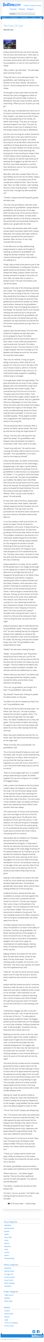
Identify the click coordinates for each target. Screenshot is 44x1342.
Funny (6, 1240)
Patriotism (7, 1286)
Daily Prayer (8, 1301)
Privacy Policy (9, 1326)
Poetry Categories (11, 1265)
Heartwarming (9, 1258)
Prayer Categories (11, 1291)
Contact (33, 17)
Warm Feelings (9, 1283)
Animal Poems (9, 1271)
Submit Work (24, 17)
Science (7, 1252)
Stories (13, 9)
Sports (6, 1255)
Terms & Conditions (11, 1323)
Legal (6, 1320)
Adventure (7, 1225)
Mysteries (7, 1246)
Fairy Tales (8, 1237)
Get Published (13, 17)
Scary (6, 1249)
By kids (6, 1231)
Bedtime (7, 1298)
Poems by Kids (9, 1277)
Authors (4, 17)
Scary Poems (8, 1280)
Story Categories (10, 1222)
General (7, 1307)
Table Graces (8, 1295)
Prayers (30, 9)
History (6, 1243)
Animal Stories (9, 1228)
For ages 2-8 (8, 1274)
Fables (6, 1234)
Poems (22, 9)
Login (40, 17)
